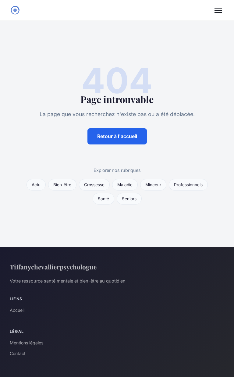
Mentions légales (26, 342)
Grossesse (94, 184)
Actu (36, 184)
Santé (103, 198)
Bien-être (62, 184)
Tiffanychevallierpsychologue (53, 266)
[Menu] (218, 10)
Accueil (17, 310)
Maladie (125, 184)
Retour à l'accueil (117, 136)
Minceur (153, 184)
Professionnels (188, 184)
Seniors (129, 198)
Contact (18, 353)
